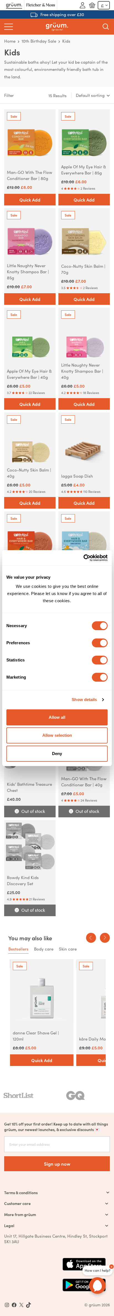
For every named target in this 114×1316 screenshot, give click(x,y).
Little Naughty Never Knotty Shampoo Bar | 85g (28, 271)
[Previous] (91, 938)
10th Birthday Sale (39, 41)
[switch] (100, 642)
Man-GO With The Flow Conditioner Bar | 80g (29, 175)
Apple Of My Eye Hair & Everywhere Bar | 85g (83, 170)
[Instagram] (7, 1305)
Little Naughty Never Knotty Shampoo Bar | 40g (82, 371)
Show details (84, 699)
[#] (14, 1305)
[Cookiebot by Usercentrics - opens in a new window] (83, 558)
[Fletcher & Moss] (40, 5)
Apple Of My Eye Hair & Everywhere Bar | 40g (29, 374)
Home (9, 41)
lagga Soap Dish (77, 476)
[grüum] (57, 26)
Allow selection (57, 735)
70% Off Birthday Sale (62, 14)
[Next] (105, 938)
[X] (21, 1305)
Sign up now (57, 1163)
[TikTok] (28, 1305)
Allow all (57, 717)
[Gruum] (14, 5)
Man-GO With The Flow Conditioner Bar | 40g (84, 781)
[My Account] (82, 5)
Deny (57, 753)
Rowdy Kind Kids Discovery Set (23, 880)
